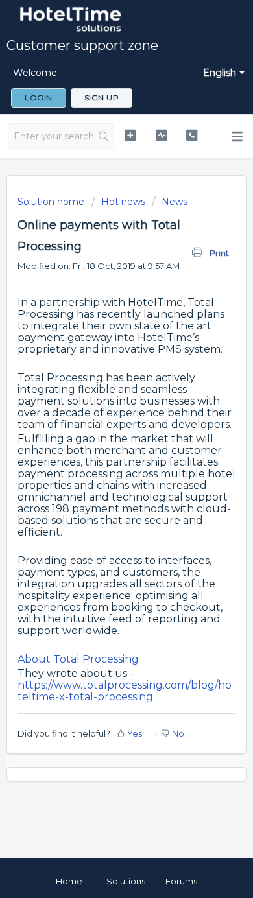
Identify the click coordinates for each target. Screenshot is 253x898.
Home (69, 881)
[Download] (102, 444)
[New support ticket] (129, 135)
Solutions (125, 881)
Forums (181, 881)
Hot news (123, 201)
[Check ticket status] (161, 135)
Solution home (52, 201)
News (174, 201)
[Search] (104, 137)
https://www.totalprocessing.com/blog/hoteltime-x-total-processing (125, 691)
